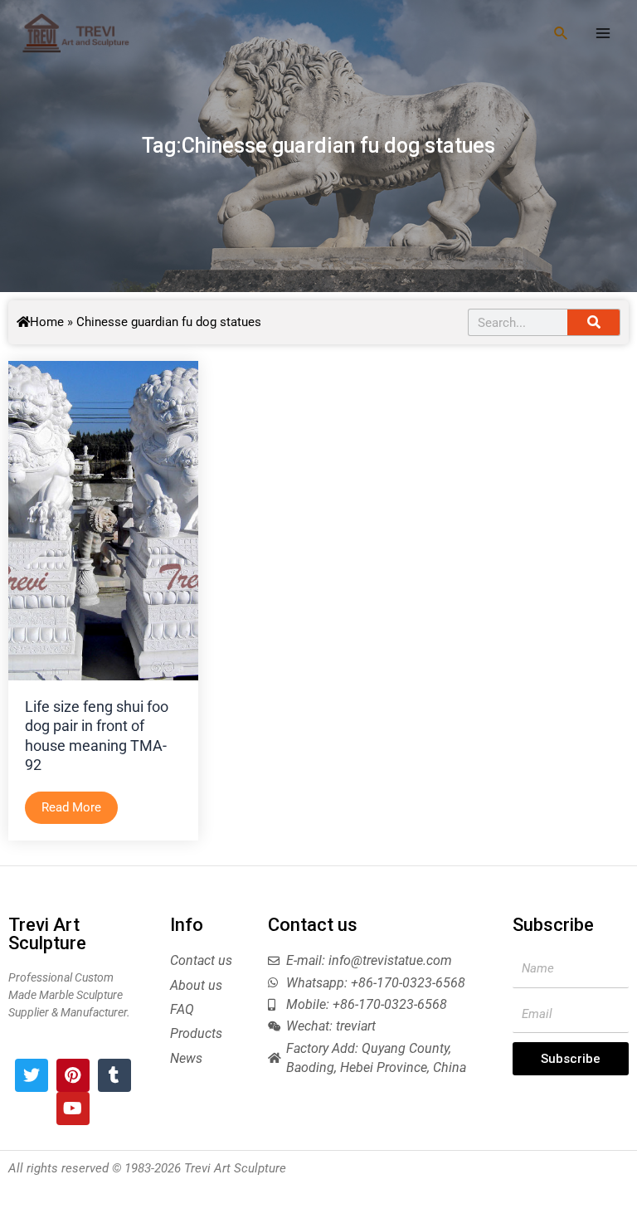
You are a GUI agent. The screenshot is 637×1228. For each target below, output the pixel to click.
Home (47, 321)
